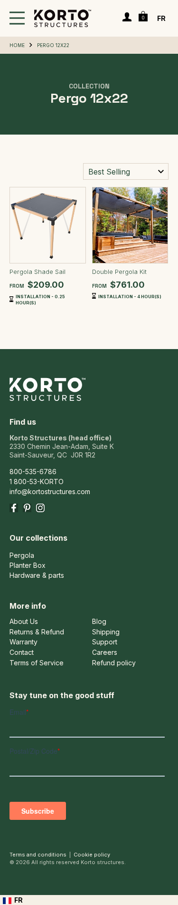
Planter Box (27, 565)
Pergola (21, 555)
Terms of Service (36, 663)
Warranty (23, 642)
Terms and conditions (37, 854)
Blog (99, 621)
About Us (23, 621)
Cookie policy (92, 854)
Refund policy (114, 663)
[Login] (126, 18)
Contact (21, 652)
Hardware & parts (36, 575)
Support (104, 642)
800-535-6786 (32, 471)
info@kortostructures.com (49, 491)
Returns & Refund (36, 632)
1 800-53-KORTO (36, 481)
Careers (104, 652)
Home (17, 45)
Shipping (106, 632)
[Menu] (17, 18)
